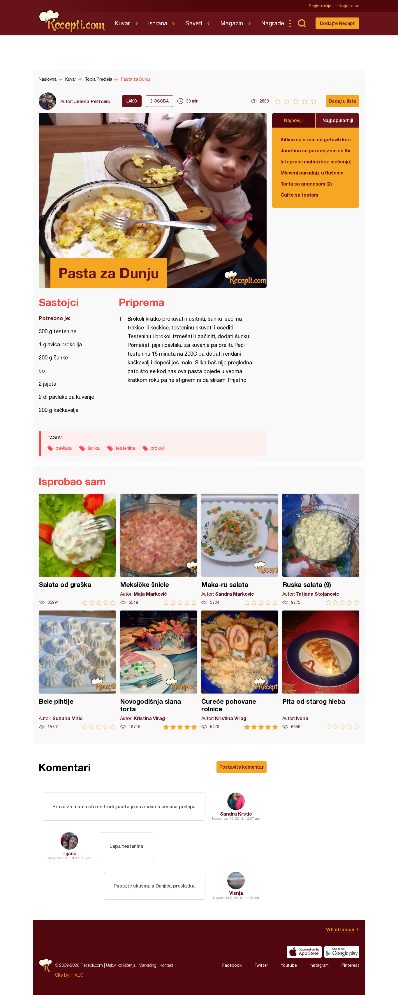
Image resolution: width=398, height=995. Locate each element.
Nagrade (272, 23)
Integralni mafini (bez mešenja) (316, 161)
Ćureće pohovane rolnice (239, 670)
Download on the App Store (304, 952)
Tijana (69, 853)
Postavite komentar (241, 767)
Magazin (231, 23)
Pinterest (350, 965)
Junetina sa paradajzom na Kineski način (316, 150)
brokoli (158, 448)
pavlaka (64, 448)
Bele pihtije (77, 670)
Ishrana (157, 23)
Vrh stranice (340, 929)
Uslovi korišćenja (120, 965)
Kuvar (122, 23)
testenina (125, 448)
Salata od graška (77, 549)
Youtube (289, 965)
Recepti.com (72, 21)
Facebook (232, 965)
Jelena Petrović (92, 101)
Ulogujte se (348, 5)
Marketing (147, 965)
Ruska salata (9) (320, 549)
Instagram (319, 965)
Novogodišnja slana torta (158, 670)
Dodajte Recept (337, 23)
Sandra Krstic (236, 813)
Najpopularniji (338, 120)
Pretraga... (301, 23)
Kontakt (166, 965)
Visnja (236, 893)
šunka (93, 448)
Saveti (193, 23)
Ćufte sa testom (299, 194)
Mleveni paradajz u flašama (312, 172)
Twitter (261, 965)
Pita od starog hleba (320, 670)
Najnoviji (293, 120)
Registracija (320, 5)
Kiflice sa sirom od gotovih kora (316, 139)
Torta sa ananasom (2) (306, 183)
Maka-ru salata (239, 549)
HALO (77, 975)
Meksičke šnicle (158, 549)
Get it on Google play (341, 952)
